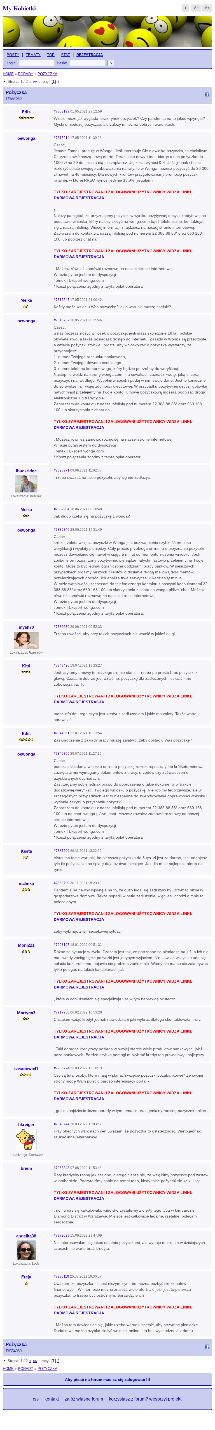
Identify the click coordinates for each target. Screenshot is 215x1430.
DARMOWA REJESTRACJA (79, 198)
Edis (26, 111)
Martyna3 (26, 1012)
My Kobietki (19, 8)
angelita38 (26, 1236)
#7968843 (61, 1168)
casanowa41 (26, 1068)
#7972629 (61, 1235)
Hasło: (62, 63)
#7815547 (61, 300)
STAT (65, 55)
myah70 (26, 627)
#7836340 (61, 530)
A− (196, 8)
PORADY (25, 74)
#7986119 (61, 1276)
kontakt (52, 1399)
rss (36, 1399)
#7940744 (61, 1124)
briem (26, 1168)
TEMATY (33, 55)
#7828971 (61, 470)
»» (35, 81)
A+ (207, 8)
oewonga (26, 138)
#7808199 (61, 111)
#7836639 (61, 627)
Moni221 (26, 945)
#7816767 (61, 320)
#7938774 (61, 1068)
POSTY (13, 55)
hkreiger (26, 1124)
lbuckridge (26, 470)
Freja (26, 1277)
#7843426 (61, 665)
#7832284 (61, 509)
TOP (51, 55)
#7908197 (61, 945)
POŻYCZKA (47, 74)
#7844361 (61, 733)
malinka (26, 883)
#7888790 (61, 883)
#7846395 (61, 754)
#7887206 (61, 851)
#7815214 (61, 138)
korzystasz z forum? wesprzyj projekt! (146, 1399)
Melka (26, 300)
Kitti (26, 665)
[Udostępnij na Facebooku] (207, 95)
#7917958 (61, 1012)
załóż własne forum (84, 1399)
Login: (12, 63)
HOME (8, 74)
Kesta (26, 851)
